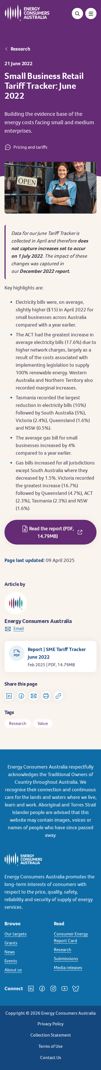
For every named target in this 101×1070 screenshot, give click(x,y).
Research (20, 48)
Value (43, 723)
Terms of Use (50, 1046)
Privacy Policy (51, 1024)
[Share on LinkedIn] (8, 696)
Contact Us (50, 1057)
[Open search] (77, 13)
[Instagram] (53, 988)
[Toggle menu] (91, 13)
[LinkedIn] (30, 988)
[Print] (46, 696)
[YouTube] (64, 988)
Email (18, 628)
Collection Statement (50, 1035)
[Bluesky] (75, 988)
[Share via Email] (33, 696)
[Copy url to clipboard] (58, 696)
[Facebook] (42, 988)
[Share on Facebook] (21, 696)
